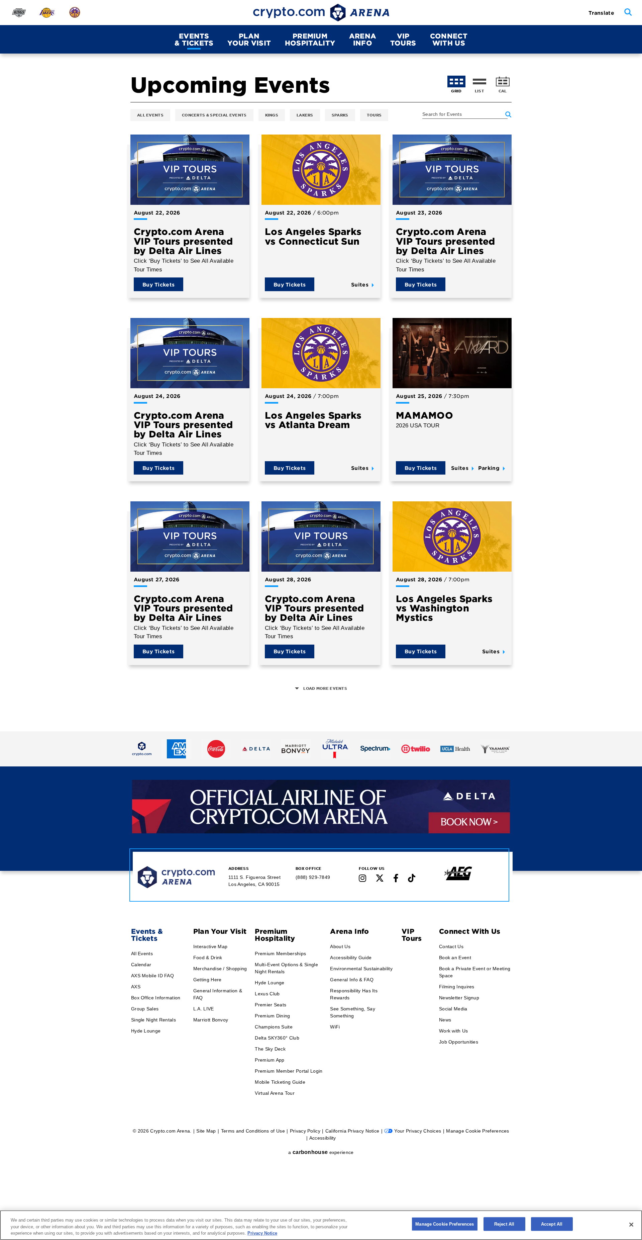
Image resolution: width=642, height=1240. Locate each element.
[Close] (631, 1224)
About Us (340, 946)
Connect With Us (470, 931)
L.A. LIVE (203, 1008)
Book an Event (455, 957)
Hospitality (310, 39)
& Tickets (194, 39)
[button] (628, 12)
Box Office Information (156, 997)
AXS (135, 986)
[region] (321, 1225)
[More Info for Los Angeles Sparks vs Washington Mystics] (452, 536)
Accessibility (322, 1138)
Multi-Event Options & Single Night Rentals (286, 968)
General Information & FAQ (217, 994)
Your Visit (249, 39)
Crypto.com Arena (321, 12)
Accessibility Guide (350, 957)
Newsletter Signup (459, 997)
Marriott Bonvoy (210, 1019)
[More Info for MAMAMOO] (452, 353)
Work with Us (453, 1031)
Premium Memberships (280, 953)
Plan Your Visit (220, 931)
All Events (142, 953)
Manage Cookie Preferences (444, 1223)
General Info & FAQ (351, 979)
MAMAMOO (424, 415)
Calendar (141, 964)
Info (363, 39)
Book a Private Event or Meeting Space (474, 972)
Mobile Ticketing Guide (280, 1082)
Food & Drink (207, 957)
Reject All (504, 1223)
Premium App (269, 1060)
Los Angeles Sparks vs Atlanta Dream (313, 420)
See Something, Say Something (352, 1012)
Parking (489, 468)
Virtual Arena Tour (274, 1093)
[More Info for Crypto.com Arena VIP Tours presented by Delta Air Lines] (189, 170)
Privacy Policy (305, 1131)
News (445, 1019)
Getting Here (207, 979)
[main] (321, 345)
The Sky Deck (270, 1049)
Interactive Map (210, 946)
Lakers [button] (305, 114)
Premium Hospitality (275, 934)
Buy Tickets (158, 284)
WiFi (335, 1026)
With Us (448, 39)
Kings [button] (272, 114)
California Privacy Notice (352, 1131)
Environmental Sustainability (361, 968)
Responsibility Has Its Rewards (354, 994)
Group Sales (144, 1008)
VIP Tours (412, 934)
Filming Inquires (456, 986)
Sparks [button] (340, 114)
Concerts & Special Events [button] (214, 114)
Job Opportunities (458, 1042)
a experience (320, 1152)
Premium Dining (272, 1015)
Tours (403, 39)
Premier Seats (270, 1004)
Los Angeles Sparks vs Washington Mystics (444, 608)
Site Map (206, 1131)
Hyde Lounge (145, 1031)
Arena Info (349, 931)
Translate (601, 12)
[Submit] (508, 114)
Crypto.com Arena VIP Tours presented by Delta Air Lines (183, 241)
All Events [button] (150, 114)
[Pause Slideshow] (501, 789)
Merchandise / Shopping (220, 968)
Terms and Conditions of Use (253, 1131)
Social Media (453, 1008)
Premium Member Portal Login (288, 1071)
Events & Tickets (147, 934)
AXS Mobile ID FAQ (152, 975)
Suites (359, 284)
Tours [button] (374, 114)
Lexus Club (267, 993)
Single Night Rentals (153, 1019)
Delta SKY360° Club (277, 1038)
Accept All (551, 1223)
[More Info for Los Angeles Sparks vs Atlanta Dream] (321, 353)
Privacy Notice (262, 1233)
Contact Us (451, 946)
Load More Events (324, 688)
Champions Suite (274, 1026)
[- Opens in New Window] (141, 749)
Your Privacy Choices (417, 1131)
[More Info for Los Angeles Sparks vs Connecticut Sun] (321, 170)
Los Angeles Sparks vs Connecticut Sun (313, 236)
